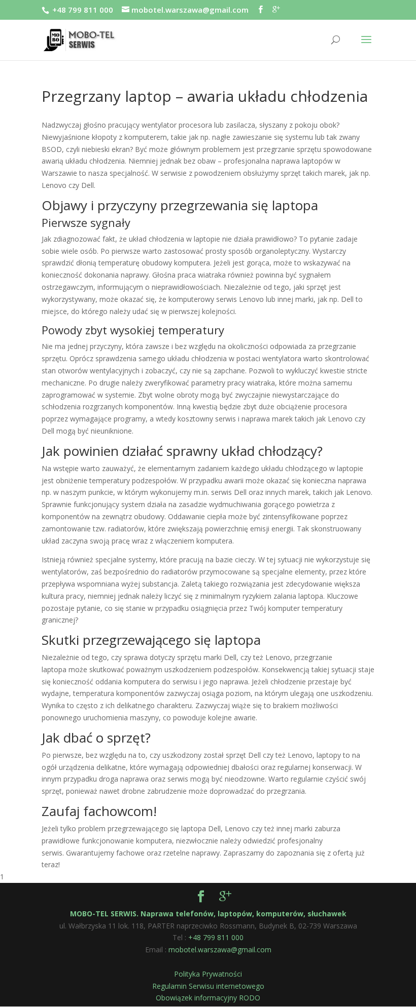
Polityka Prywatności (208, 974)
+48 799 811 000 (82, 10)
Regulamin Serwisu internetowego (208, 986)
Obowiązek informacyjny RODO (208, 997)
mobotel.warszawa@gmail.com (219, 949)
